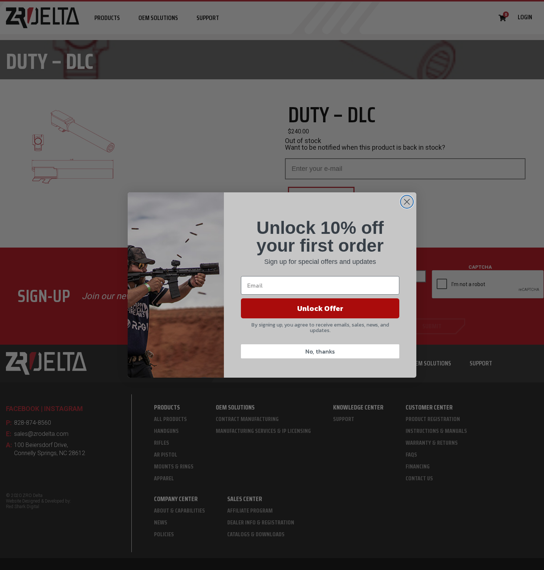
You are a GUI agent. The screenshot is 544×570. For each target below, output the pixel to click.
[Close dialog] (406, 201)
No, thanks (320, 351)
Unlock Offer (320, 308)
